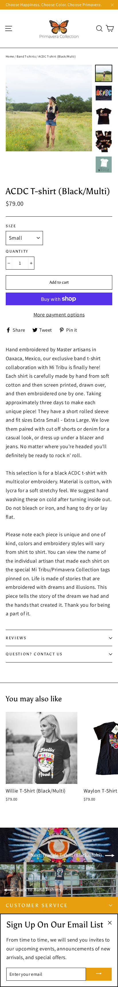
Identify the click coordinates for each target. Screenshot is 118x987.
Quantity (17, 251)
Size (11, 226)
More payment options (59, 314)
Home (10, 56)
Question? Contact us (34, 654)
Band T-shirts (26, 56)
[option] (49, 108)
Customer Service (37, 905)
